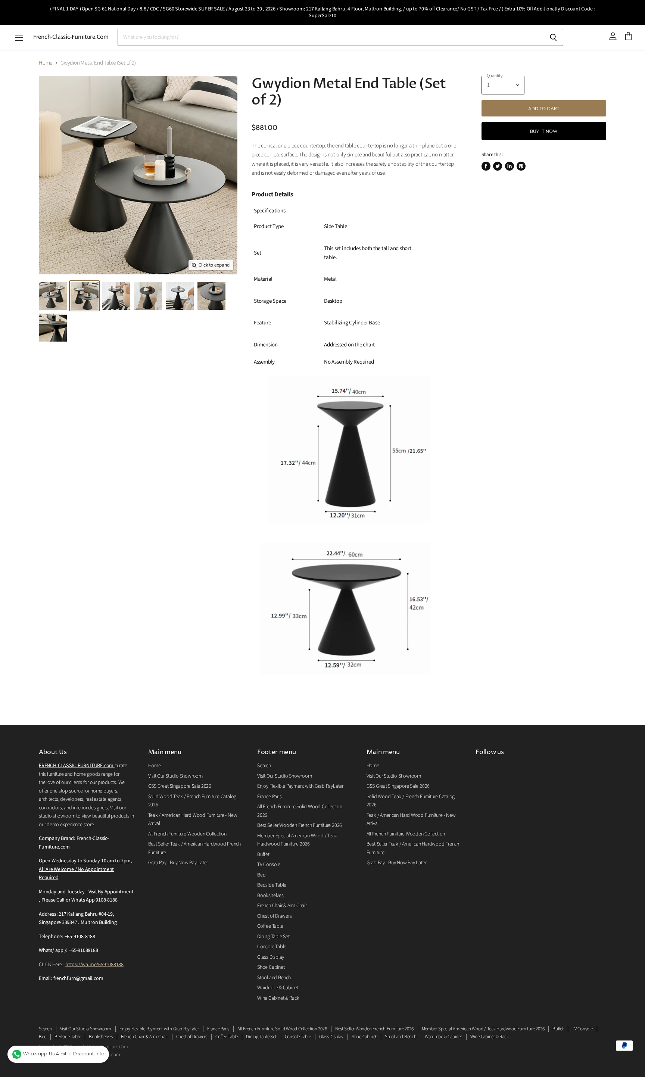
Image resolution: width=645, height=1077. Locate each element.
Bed (261, 875)
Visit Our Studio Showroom (175, 776)
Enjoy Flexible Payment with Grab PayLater (300, 786)
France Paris (269, 796)
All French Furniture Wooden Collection (187, 834)
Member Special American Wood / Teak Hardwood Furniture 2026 (483, 1028)
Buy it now (543, 131)
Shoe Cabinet (270, 967)
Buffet (263, 854)
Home (45, 63)
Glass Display (270, 957)
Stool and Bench (274, 977)
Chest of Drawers (274, 916)
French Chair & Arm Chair (282, 905)
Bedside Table (271, 885)
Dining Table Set (273, 936)
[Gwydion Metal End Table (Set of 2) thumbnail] (53, 296)
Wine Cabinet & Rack (278, 998)
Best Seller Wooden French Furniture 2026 (299, 825)
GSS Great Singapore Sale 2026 (179, 786)
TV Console (268, 864)
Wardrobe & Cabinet (278, 988)
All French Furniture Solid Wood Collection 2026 (282, 1028)
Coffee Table (270, 926)
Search (264, 765)
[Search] (553, 37)
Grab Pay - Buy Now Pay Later (178, 862)
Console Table (271, 946)
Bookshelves (270, 895)
